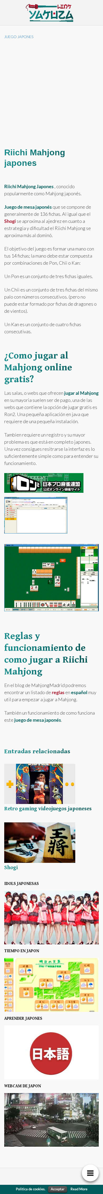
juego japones (18, 36)
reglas (58, 692)
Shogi (10, 221)
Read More (79, 1189)
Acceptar (57, 1189)
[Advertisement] (51, 93)
